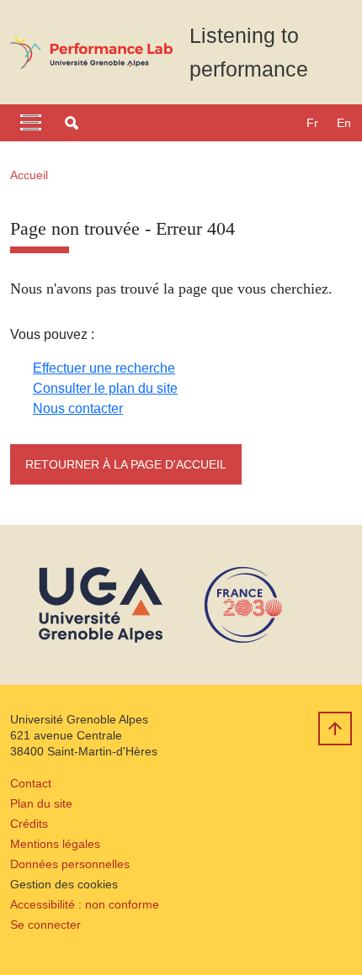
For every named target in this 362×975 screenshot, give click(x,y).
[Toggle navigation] (30, 122)
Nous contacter (78, 408)
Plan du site (41, 803)
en (344, 123)
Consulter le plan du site (105, 388)
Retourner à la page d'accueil (125, 464)
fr (312, 123)
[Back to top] (335, 728)
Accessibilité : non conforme (84, 904)
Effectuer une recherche (104, 368)
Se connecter (45, 924)
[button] (71, 122)
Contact (30, 783)
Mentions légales (55, 843)
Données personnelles (70, 864)
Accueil (29, 175)
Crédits (29, 823)
